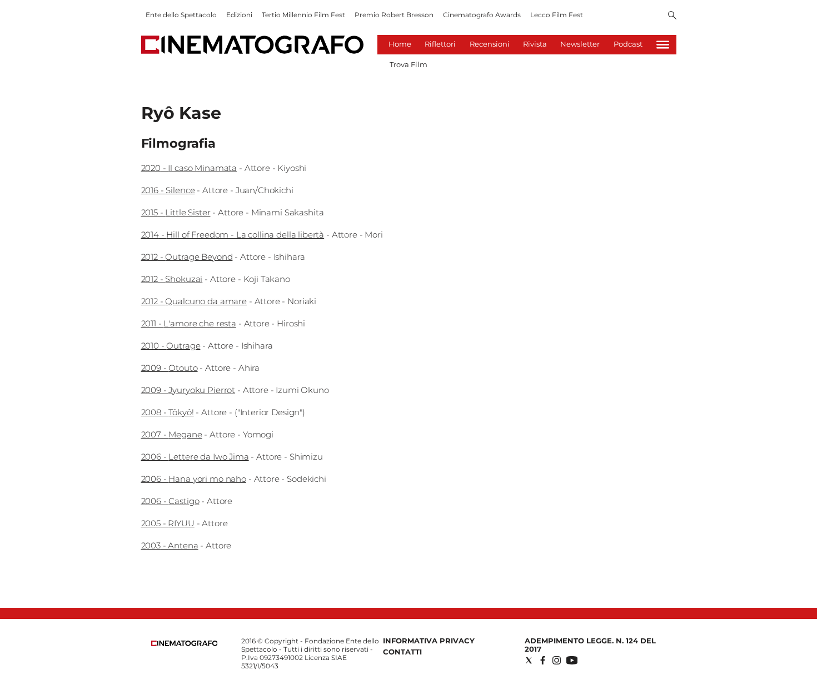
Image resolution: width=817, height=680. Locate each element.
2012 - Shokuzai (172, 279)
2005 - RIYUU (168, 523)
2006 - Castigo (170, 501)
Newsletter (580, 43)
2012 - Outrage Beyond (187, 256)
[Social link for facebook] (543, 660)
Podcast (628, 43)
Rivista (535, 43)
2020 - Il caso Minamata (189, 168)
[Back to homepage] (184, 643)
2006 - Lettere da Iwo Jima (195, 456)
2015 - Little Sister (176, 212)
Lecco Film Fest (556, 15)
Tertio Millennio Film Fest (303, 15)
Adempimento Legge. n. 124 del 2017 (590, 644)
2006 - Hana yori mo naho (193, 479)
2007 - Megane (171, 434)
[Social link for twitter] (529, 660)
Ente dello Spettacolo (181, 15)
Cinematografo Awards (482, 15)
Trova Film (408, 64)
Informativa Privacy (429, 640)
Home (399, 43)
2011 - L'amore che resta (188, 323)
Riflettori (440, 43)
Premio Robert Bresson (394, 15)
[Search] (672, 16)
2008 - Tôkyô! (167, 412)
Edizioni (239, 15)
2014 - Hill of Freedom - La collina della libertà (233, 234)
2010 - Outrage (171, 345)
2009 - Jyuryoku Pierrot (188, 390)
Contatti (402, 651)
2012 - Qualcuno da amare (194, 301)
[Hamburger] (662, 44)
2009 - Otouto (169, 367)
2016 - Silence (168, 190)
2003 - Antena (169, 545)
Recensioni (490, 43)
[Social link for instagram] (556, 660)
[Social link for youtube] (571, 660)
